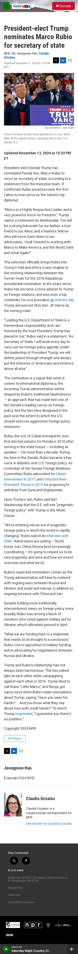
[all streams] (72, 949)
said (17, 645)
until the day (64, 300)
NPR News (14, 738)
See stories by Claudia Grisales (49, 823)
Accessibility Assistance (21, 902)
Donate (65, 6)
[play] (6, 949)
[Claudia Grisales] (13, 804)
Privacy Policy (15, 887)
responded (23, 714)
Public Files (14, 895)
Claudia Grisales (40, 798)
